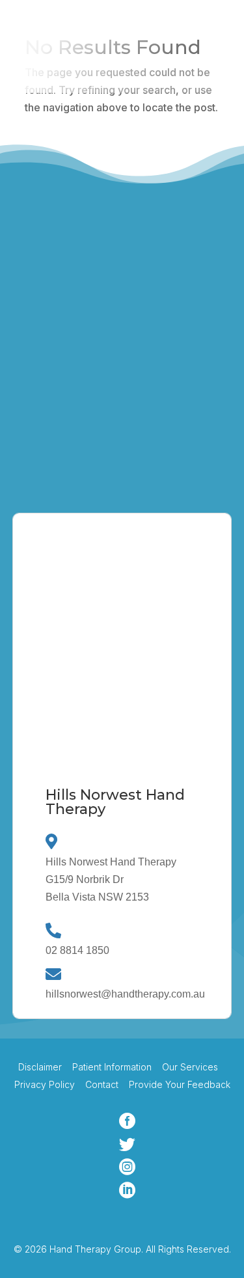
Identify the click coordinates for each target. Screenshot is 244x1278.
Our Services (190, 1066)
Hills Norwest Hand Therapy (111, 302)
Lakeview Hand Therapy (103, 331)
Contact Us (63, 477)
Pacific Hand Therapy (95, 417)
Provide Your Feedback (178, 1084)
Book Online (55, 66)
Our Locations (161, 66)
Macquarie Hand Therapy (105, 359)
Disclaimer (40, 1066)
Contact (101, 1084)
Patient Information (112, 1066)
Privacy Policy (44, 1084)
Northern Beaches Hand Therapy (123, 388)
